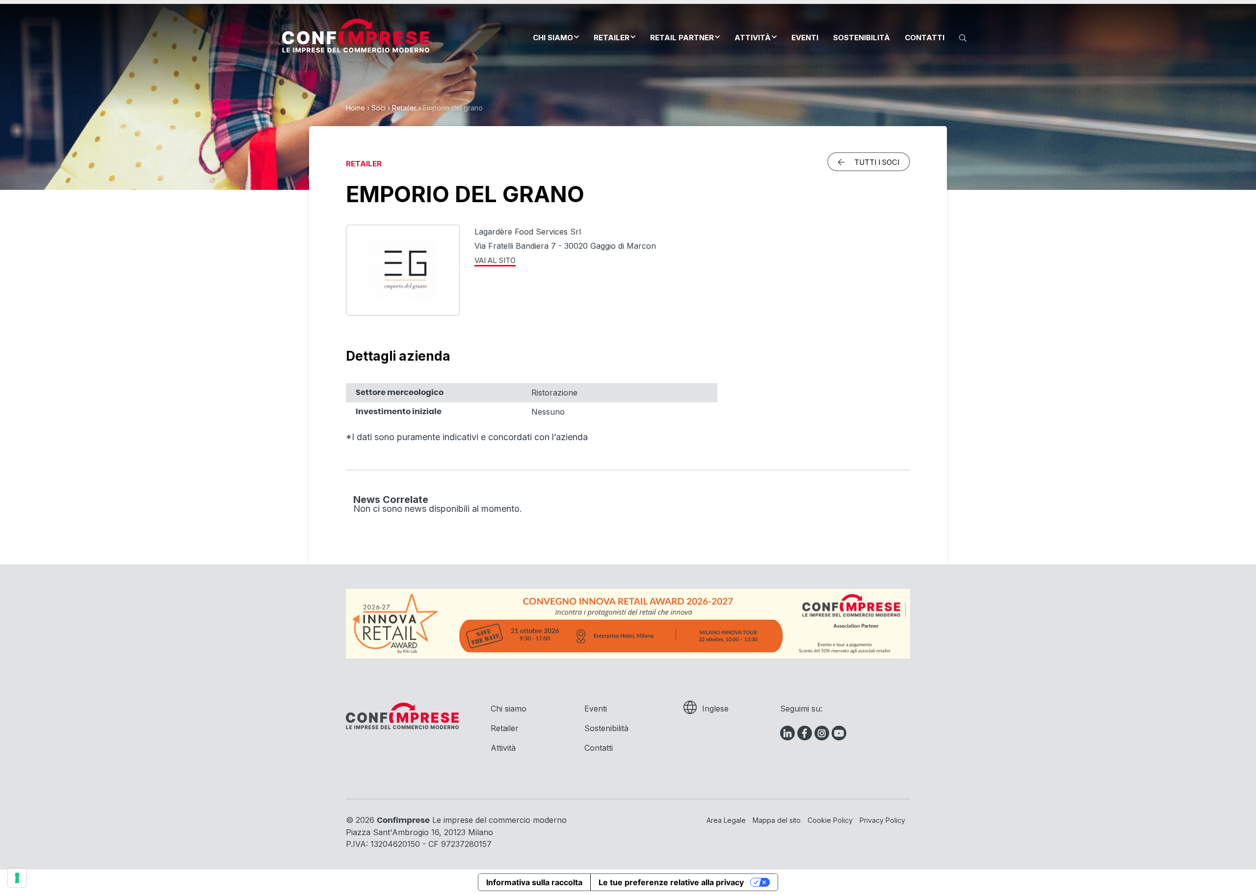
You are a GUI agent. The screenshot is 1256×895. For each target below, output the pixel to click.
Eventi (804, 37)
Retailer (611, 37)
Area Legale (726, 820)
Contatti (924, 37)
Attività (752, 37)
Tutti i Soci (876, 162)
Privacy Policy (882, 820)
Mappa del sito (777, 820)
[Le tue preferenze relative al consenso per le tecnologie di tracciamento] (17, 878)
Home (355, 108)
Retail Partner (682, 37)
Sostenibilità (861, 37)
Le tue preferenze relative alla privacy (671, 882)
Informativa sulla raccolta (534, 882)
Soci (378, 108)
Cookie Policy (830, 820)
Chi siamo (553, 37)
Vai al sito (495, 260)
